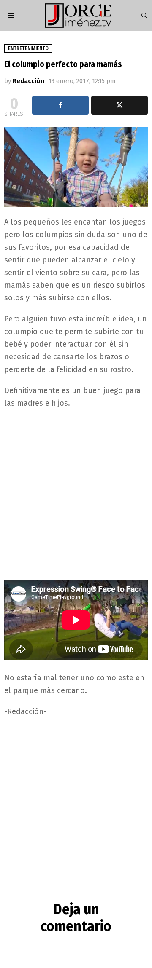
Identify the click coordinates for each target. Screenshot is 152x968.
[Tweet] (119, 105)
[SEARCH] (144, 15)
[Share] (60, 105)
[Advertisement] (76, 494)
